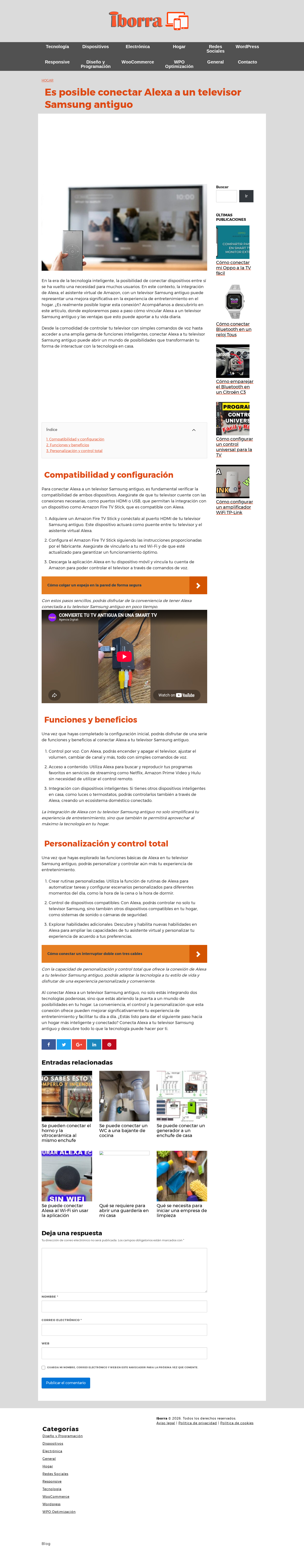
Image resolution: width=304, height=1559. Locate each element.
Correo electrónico (62, 1320)
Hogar (179, 46)
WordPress (247, 46)
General (215, 61)
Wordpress (52, 1504)
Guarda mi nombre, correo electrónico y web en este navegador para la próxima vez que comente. (122, 1367)
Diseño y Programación (96, 64)
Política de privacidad (197, 1423)
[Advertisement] (152, 150)
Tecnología (57, 46)
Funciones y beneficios (67, 445)
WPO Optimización (179, 64)
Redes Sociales (216, 48)
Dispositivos (95, 46)
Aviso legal (165, 1423)
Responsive (57, 61)
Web (45, 1343)
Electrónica (138, 46)
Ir (246, 196)
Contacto (247, 61)
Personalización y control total (74, 451)
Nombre (50, 1296)
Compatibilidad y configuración (75, 439)
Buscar (222, 187)
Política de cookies (236, 1423)
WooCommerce (138, 61)
